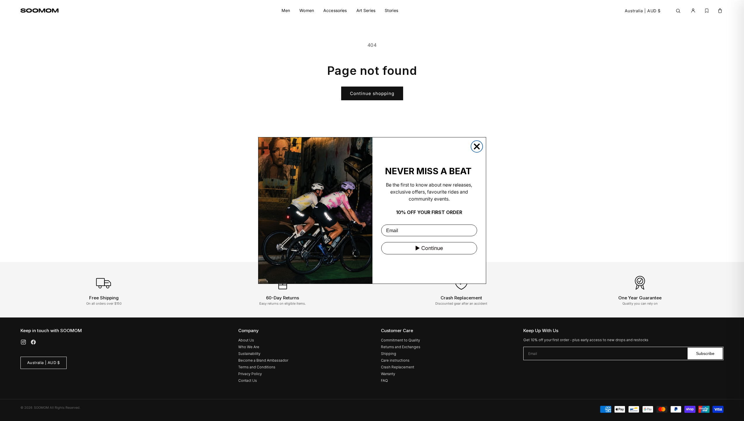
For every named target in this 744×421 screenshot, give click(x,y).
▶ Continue (429, 248)
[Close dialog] (477, 146)
